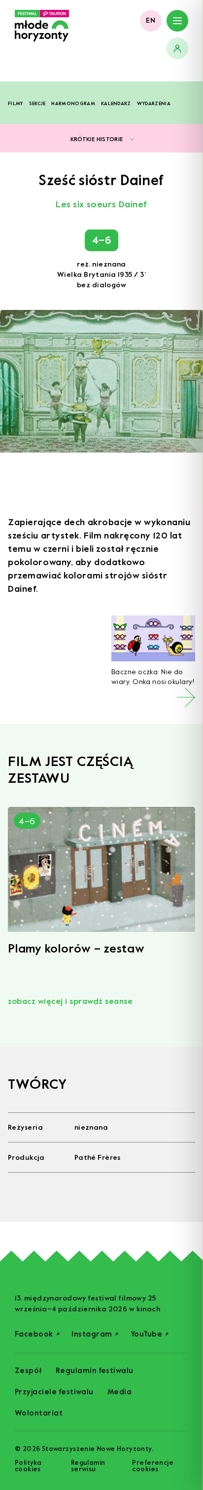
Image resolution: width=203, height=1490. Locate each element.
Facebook (37, 1334)
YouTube (150, 1334)
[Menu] (177, 21)
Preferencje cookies (152, 1465)
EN (151, 20)
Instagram (95, 1334)
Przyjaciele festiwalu (54, 1392)
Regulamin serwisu (88, 1465)
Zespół (28, 1371)
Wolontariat (39, 1413)
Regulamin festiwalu (95, 1371)
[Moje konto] (177, 48)
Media (119, 1392)
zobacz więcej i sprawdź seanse (70, 1001)
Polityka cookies (28, 1465)
